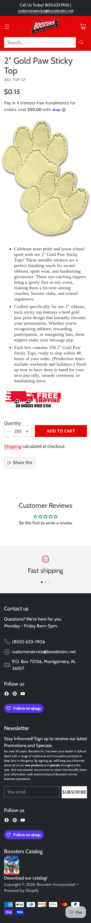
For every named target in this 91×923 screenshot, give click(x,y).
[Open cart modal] (83, 26)
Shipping (12, 446)
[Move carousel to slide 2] (46, 582)
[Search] (81, 42)
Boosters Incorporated (56, 884)
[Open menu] (7, 26)
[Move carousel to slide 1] (42, 582)
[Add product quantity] (27, 431)
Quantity (12, 423)
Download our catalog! (25, 878)
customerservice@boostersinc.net (45, 10)
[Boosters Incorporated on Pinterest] (15, 695)
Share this (22, 462)
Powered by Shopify (21, 890)
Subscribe (74, 792)
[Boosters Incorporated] (45, 26)
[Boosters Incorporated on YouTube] (23, 695)
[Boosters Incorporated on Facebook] (7, 695)
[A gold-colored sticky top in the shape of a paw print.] (45, 178)
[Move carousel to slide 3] (49, 582)
